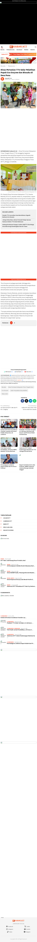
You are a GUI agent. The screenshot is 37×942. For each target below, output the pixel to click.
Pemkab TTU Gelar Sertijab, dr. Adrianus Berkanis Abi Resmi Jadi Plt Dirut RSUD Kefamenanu (27, 432)
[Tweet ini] (26, 401)
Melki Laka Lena (7, 527)
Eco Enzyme (5, 390)
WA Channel (8, 371)
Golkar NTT (6, 518)
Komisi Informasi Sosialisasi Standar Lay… (13, 617)
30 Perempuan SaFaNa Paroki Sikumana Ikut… (21, 566)
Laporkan (19, 380)
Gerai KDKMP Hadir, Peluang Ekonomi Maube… (21, 572)
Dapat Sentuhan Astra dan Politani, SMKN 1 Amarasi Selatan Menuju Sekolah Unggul (27, 467)
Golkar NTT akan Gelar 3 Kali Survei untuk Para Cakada (29, 407)
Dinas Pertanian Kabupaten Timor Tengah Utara (20, 387)
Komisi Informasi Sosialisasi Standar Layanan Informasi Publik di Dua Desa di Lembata (9, 432)
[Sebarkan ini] (22, 401)
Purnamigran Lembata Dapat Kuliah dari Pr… (20, 643)
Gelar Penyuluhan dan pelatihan (19, 390)
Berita (12, 578)
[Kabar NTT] (18, 46)
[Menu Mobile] (2, 47)
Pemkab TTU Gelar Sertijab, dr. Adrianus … (20, 623)
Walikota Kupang (8, 530)
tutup (2, 917)
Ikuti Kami (18, 371)
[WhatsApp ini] (34, 401)
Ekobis (2, 558)
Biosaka (4, 387)
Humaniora (17, 628)
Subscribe (28, 371)
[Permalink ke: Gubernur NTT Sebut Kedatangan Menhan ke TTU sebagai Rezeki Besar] (27, 442)
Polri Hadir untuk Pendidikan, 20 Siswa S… (20, 630)
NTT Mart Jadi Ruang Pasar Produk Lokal (13, 560)
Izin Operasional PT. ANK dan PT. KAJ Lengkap (9, 407)
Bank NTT (6, 524)
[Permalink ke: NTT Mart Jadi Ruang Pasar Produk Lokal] (18, 548)
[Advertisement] (18, 129)
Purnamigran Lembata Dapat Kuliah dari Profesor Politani (9, 466)
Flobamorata (5, 592)
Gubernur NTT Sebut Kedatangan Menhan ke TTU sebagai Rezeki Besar (27, 449)
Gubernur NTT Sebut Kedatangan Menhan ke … (21, 636)
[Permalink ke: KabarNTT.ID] (2, 79)
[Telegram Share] (30, 401)
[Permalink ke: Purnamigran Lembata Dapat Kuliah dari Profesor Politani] (9, 459)
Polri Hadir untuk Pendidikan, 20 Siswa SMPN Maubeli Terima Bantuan (9, 449)
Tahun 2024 (5, 394)
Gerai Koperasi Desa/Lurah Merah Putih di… (20, 579)
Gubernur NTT (7, 521)
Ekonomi (4, 535)
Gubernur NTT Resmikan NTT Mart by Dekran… (21, 586)
